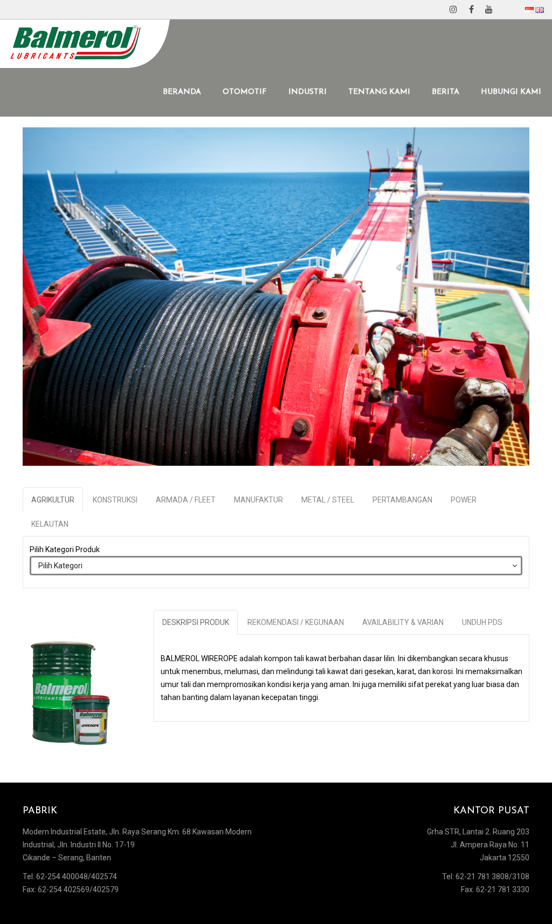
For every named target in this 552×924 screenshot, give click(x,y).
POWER (464, 499)
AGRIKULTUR (52, 499)
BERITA (445, 92)
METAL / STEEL (327, 499)
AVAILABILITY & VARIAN (403, 622)
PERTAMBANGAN (402, 499)
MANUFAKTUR (258, 499)
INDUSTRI (307, 92)
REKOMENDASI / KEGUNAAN (295, 622)
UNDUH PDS (482, 622)
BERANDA (182, 92)
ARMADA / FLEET (186, 499)
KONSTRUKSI (115, 499)
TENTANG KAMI (379, 92)
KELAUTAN (49, 524)
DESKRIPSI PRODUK (195, 622)
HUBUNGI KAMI (511, 92)
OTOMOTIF (245, 92)
